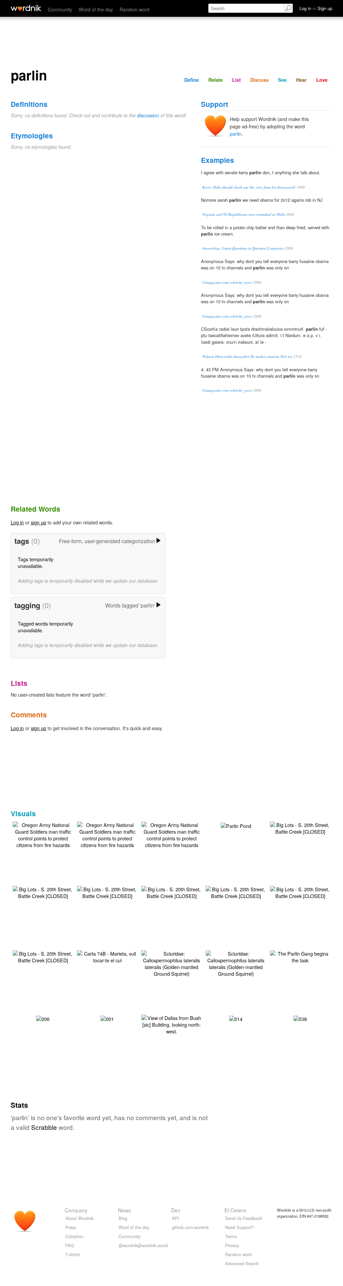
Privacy (232, 1245)
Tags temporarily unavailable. (35, 562)
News (124, 1210)
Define (191, 79)
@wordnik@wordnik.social (143, 1245)
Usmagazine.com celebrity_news (227, 282)
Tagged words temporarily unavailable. (45, 627)
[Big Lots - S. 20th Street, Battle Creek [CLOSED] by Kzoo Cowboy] (300, 827)
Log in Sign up (315, 8)
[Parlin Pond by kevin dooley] (236, 825)
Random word (134, 9)
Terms (231, 1236)
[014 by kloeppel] (236, 1018)
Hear (301, 79)
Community (60, 9)
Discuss (259, 79)
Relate (215, 79)
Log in (17, 522)
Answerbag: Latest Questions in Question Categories (243, 248)
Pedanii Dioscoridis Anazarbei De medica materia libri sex (247, 356)
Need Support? (239, 1227)
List (236, 79)
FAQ (69, 1245)
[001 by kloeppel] (107, 1018)
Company (76, 1210)
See (282, 79)
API (175, 1218)
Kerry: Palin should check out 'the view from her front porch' (249, 187)
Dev (176, 1210)
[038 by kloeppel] (300, 1018)
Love (322, 79)
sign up (38, 522)
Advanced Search (242, 1263)
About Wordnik (79, 1218)
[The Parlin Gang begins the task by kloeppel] (300, 956)
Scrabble (44, 1127)
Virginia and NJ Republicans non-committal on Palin (243, 214)
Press (70, 1227)
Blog (123, 1218)
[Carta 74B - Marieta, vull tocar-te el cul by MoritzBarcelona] (107, 956)
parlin (236, 133)
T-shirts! (72, 1254)
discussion (148, 115)
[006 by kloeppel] (43, 1018)
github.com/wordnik (190, 1227)
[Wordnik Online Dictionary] (26, 8)
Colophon (74, 1236)
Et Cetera (235, 1210)
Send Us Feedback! (244, 1218)
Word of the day (96, 9)
